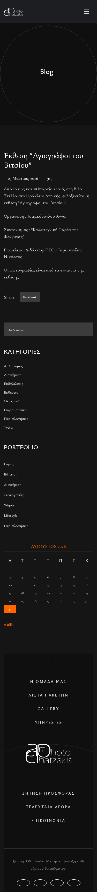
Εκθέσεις (11, 392)
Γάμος (9, 463)
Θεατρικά (12, 400)
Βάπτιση (11, 474)
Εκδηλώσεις (13, 383)
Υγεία (8, 427)
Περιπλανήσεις (16, 418)
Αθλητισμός (13, 365)
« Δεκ (8, 624)
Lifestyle (11, 515)
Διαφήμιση (12, 374)
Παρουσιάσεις (15, 409)
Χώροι (9, 504)
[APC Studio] (13, 12)
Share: (9, 297)
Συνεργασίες (14, 494)
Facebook (29, 297)
